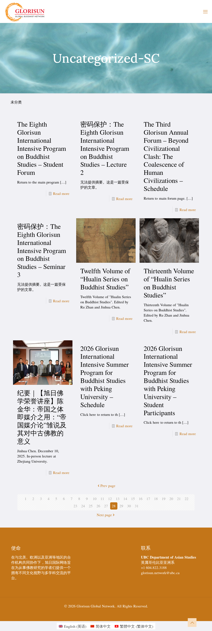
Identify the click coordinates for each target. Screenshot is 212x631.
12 (110, 498)
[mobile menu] (205, 11)
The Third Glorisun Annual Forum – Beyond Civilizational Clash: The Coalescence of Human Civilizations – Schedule (166, 156)
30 (129, 505)
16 (140, 498)
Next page (104, 514)
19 (163, 498)
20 (171, 498)
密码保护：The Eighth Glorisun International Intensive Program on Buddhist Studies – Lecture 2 (104, 148)
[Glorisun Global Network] (25, 11)
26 (98, 505)
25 (91, 505)
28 (114, 505)
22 (186, 498)
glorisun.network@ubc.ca (160, 572)
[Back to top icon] (192, 622)
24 (83, 505)
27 (106, 505)
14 (125, 498)
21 (179, 498)
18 (156, 498)
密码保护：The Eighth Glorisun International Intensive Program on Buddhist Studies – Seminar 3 (41, 250)
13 (117, 498)
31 (137, 505)
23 (75, 505)
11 (102, 498)
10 (94, 498)
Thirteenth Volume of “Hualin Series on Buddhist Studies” (169, 282)
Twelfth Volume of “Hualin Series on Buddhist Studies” (105, 278)
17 (148, 498)
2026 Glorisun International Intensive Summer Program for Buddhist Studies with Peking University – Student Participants (168, 380)
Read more (61, 193)
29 (121, 505)
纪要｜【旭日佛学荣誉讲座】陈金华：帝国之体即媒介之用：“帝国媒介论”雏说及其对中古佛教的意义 (41, 416)
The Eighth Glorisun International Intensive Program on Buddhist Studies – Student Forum (41, 148)
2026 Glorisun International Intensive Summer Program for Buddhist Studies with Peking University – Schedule (104, 376)
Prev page (107, 485)
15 (133, 498)
